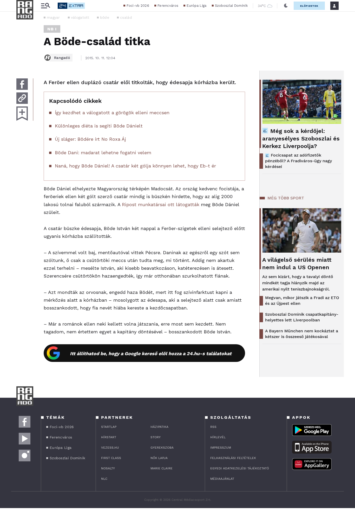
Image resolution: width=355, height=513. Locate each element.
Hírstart (108, 437)
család (126, 17)
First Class (111, 458)
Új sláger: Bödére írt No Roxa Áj (90, 139)
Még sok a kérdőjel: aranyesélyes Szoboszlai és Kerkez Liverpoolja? (301, 138)
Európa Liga (196, 6)
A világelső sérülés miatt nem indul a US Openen (296, 263)
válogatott (80, 17)
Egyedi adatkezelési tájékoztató (239, 468)
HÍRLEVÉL (218, 437)
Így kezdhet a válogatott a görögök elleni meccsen (112, 112)
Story (155, 437)
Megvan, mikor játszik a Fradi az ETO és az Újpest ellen (302, 300)
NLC (104, 479)
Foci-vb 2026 (138, 6)
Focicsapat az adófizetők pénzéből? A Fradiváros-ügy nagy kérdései (298, 161)
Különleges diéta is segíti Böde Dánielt (99, 126)
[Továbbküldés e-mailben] (22, 98)
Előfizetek (309, 5)
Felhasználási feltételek (233, 458)
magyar (53, 17)
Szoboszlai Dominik (231, 6)
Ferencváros (167, 6)
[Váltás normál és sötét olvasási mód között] (286, 6)
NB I (52, 28)
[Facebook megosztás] (22, 84)
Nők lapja (159, 458)
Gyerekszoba (162, 447)
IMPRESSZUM (220, 447)
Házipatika (159, 427)
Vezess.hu (110, 447)
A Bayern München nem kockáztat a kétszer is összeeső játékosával (301, 333)
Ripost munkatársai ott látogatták (160, 204)
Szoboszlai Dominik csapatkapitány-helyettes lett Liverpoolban (301, 317)
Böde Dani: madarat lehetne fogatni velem (103, 152)
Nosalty (108, 468)
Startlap (108, 427)
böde (104, 17)
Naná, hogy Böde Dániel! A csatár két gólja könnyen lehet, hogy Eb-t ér (135, 165)
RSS (213, 427)
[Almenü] (45, 6)
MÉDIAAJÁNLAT (222, 479)
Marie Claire (161, 468)
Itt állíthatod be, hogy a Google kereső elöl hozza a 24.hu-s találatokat (151, 353)
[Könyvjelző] (22, 113)
